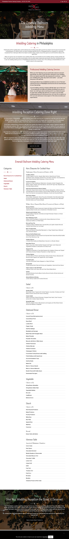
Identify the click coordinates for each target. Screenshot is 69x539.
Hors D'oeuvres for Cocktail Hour (13, 175)
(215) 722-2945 (26, 1)
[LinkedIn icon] (62, 1)
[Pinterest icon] (64, 1)
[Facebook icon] (61, 1)
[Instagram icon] (66, 1)
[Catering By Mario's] (34, 7)
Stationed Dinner (8, 181)
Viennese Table (8, 189)
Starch (5, 186)
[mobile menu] (67, 7)
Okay (50, 537)
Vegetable (6, 183)
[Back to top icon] (64, 533)
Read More (45, 537)
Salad (5, 178)
